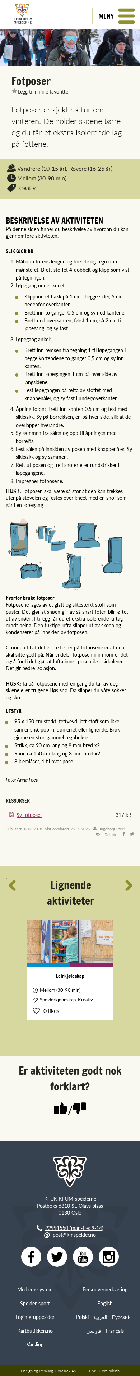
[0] (79, 1109)
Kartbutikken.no (35, 1330)
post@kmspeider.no (74, 1234)
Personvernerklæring (105, 1289)
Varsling (35, 1344)
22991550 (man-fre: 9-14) (74, 1227)
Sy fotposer (29, 814)
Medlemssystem (35, 1289)
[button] (116, 16)
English (105, 1303)
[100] (60, 1109)
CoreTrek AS (65, 1371)
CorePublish (109, 1371)
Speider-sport (35, 1303)
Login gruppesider (35, 1316)
